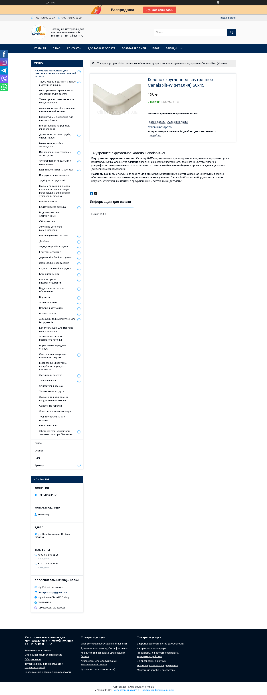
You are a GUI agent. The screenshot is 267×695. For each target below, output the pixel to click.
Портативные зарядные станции (52, 347)
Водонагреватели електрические (49, 214)
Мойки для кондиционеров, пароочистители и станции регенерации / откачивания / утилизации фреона (55, 191)
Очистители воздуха (51, 386)
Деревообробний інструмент (55, 257)
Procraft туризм (47, 313)
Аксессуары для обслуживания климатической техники (57, 110)
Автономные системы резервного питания (51, 338)
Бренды (171, 48)
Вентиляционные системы (53, 235)
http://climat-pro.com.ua (50, 587)
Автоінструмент (48, 302)
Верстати (44, 297)
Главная (40, 48)
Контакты (74, 48)
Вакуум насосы (48, 201)
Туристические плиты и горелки (52, 418)
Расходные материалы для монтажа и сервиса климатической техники (55, 73)
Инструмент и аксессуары (54, 175)
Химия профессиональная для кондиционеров (56, 101)
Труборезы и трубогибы (52, 180)
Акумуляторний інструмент (54, 246)
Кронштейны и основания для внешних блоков (56, 119)
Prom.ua (149, 687)
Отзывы (39, 450)
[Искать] (231, 32)
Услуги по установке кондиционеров (50, 228)
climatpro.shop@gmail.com (53, 592)
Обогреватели (47, 221)
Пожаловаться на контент (126, 690)
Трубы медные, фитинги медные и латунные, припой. (57, 83)
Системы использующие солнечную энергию (53, 356)
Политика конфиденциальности (157, 690)
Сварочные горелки (50, 405)
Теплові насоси (47, 380)
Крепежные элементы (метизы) (56, 169)
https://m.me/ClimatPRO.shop (54, 597)
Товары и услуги (107, 63)
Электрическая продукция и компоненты (55, 162)
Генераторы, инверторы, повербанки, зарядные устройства (53, 366)
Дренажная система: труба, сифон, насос (104, 648)
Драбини (44, 241)
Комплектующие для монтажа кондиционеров (56, 329)
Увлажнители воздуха (51, 391)
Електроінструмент (50, 252)
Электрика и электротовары (55, 411)
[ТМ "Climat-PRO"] (38, 38)
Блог (155, 48)
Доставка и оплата (101, 48)
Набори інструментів (51, 308)
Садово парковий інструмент (55, 268)
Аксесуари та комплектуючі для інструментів (57, 321)
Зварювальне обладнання (54, 263)
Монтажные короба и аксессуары (139, 63)
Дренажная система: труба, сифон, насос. (55, 136)
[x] (95, 194)
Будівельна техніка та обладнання (51, 290)
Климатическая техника (52, 207)
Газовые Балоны (48, 425)
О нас (56, 48)
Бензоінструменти (49, 274)
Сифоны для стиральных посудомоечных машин (53, 399)
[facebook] (91, 194)
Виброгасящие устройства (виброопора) (54, 127)
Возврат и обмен (134, 48)
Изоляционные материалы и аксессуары (55, 154)
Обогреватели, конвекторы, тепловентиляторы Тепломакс (56, 433)
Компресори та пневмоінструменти (50, 281)
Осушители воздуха (50, 375)
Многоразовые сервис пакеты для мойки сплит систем (56, 92)
